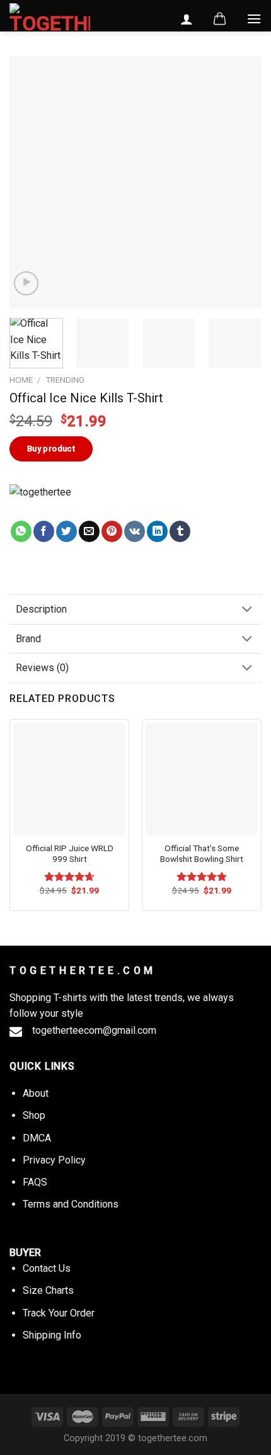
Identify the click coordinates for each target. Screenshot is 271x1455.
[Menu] (254, 18)
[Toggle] (247, 610)
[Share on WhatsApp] (21, 531)
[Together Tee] (52, 502)
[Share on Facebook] (43, 531)
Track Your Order (59, 1313)
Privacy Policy (54, 1160)
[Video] (26, 283)
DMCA (37, 1138)
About (36, 1093)
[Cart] (220, 19)
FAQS (35, 1182)
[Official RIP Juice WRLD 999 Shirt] (69, 779)
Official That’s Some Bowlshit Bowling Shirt (201, 853)
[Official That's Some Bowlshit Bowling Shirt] (202, 779)
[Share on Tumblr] (180, 531)
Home (21, 380)
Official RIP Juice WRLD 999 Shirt (69, 853)
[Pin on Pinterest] (111, 531)
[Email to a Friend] (89, 531)
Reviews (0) (42, 668)
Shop (34, 1115)
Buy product (51, 448)
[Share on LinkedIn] (157, 531)
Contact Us (47, 1268)
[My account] (186, 19)
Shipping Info (52, 1335)
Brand (28, 639)
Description (41, 609)
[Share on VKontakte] (134, 531)
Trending (64, 380)
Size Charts (48, 1290)
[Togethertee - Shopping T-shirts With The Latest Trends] (49, 18)
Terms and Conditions (70, 1204)
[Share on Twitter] (66, 531)
